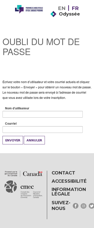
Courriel (18, 123)
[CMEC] (29, 18)
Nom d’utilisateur (25, 108)
